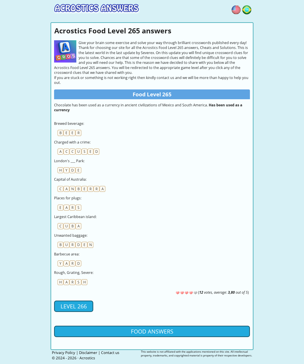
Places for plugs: (67, 198)
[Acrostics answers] (236, 9)
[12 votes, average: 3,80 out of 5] (177, 293)
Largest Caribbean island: (75, 216)
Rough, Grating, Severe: (73, 272)
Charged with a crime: (72, 142)
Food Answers (152, 331)
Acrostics (87, 357)
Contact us (110, 352)
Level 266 (74, 306)
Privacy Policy (63, 352)
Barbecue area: (66, 254)
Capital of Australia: (70, 179)
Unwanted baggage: (70, 235)
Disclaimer (88, 352)
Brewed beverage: (69, 123)
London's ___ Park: (69, 160)
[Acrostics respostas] (246, 9)
